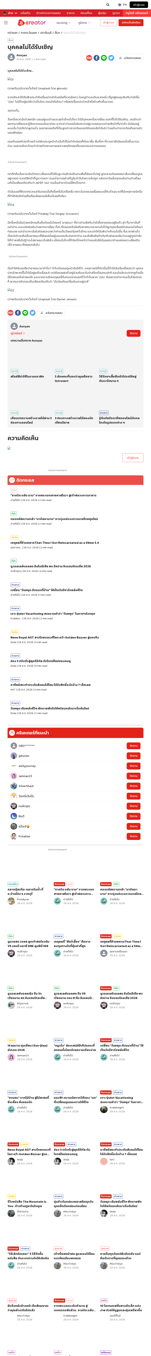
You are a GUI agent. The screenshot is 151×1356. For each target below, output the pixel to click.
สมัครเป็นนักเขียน (131, 23)
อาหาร (71, 13)
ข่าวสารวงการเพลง (48, 13)
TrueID (10, 4)
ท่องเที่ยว (86, 13)
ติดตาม (133, 333)
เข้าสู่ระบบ (139, 5)
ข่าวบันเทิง (23, 13)
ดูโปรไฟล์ (16, 333)
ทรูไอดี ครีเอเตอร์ (137, 13)
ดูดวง (116, 13)
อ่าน (10, 13)
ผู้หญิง (102, 13)
